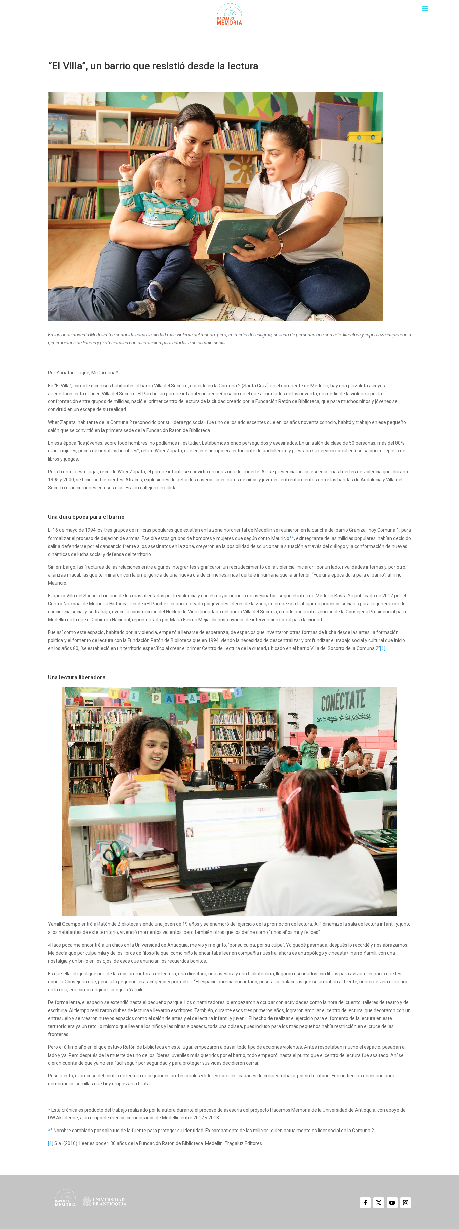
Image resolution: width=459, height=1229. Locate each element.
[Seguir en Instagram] (405, 1202)
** (291, 538)
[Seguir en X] (378, 1202)
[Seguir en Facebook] (365, 1202)
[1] (382, 648)
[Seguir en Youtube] (392, 1202)
